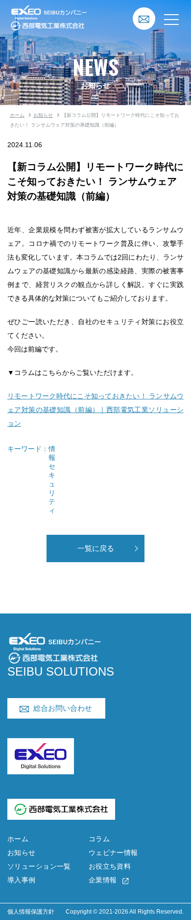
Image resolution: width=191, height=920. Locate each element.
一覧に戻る (95, 548)
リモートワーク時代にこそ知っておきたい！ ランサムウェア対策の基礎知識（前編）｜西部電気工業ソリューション (95, 409)
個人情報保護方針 (30, 911)
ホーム (17, 115)
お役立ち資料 (110, 866)
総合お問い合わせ (62, 708)
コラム (99, 839)
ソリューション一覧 (39, 866)
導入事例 (21, 880)
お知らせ (43, 115)
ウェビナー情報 (113, 852)
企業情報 (103, 880)
